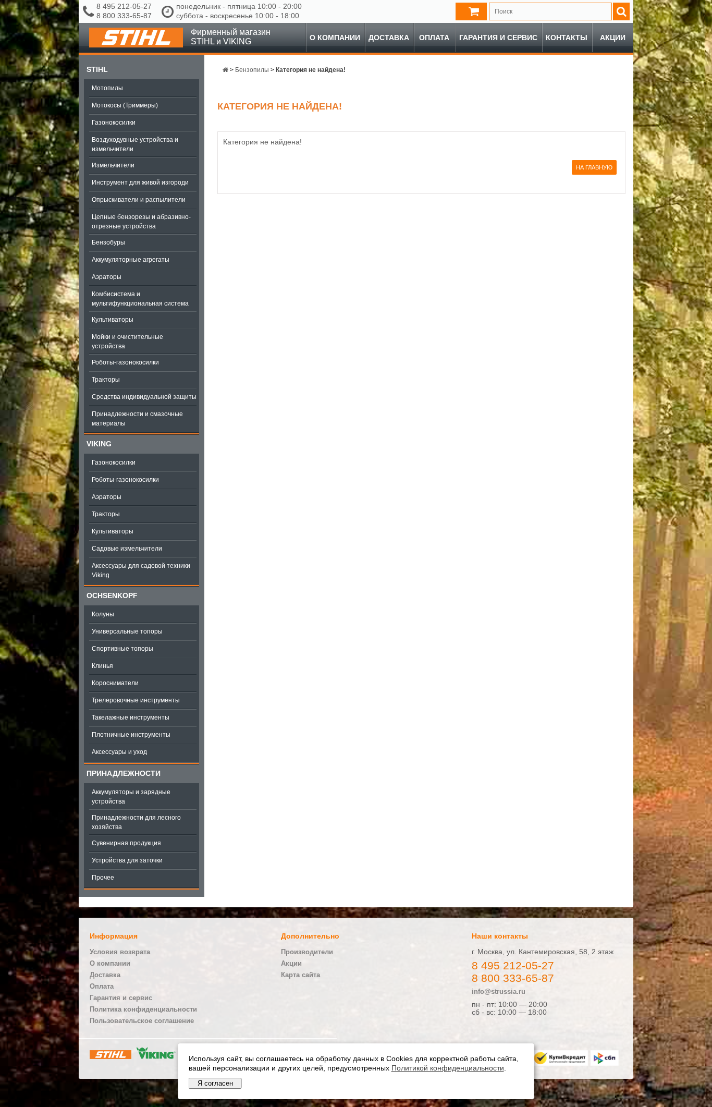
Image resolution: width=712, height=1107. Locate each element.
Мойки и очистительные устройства (127, 341)
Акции (612, 37)
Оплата (434, 37)
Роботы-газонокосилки (125, 362)
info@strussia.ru (498, 991)
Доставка (389, 37)
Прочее (103, 877)
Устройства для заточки (127, 860)
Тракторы (106, 379)
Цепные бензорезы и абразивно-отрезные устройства (141, 221)
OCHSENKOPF (112, 595)
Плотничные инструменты (131, 734)
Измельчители (113, 165)
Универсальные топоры (127, 631)
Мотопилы (107, 88)
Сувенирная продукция (126, 843)
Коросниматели (115, 683)
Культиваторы (112, 319)
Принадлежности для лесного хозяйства (136, 822)
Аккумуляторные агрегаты (130, 259)
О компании (335, 37)
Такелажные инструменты (130, 717)
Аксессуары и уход (119, 752)
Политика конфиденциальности (143, 1009)
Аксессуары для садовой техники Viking (141, 570)
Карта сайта (300, 975)
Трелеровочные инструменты (136, 700)
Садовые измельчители (127, 548)
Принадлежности (124, 773)
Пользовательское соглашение (142, 1021)
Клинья (102, 666)
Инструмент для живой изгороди (140, 182)
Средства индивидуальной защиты (144, 396)
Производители (307, 952)
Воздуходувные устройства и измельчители (135, 144)
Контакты (566, 37)
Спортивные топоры (122, 648)
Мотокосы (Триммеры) (125, 105)
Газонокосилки (114, 122)
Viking (99, 444)
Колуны (103, 614)
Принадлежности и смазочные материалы (137, 418)
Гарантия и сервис (498, 37)
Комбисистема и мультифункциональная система (140, 298)
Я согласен (215, 1083)
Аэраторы (106, 277)
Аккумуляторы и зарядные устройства (131, 796)
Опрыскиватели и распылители (139, 199)
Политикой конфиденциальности (447, 1068)
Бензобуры (108, 242)
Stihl (97, 69)
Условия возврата (120, 952)
